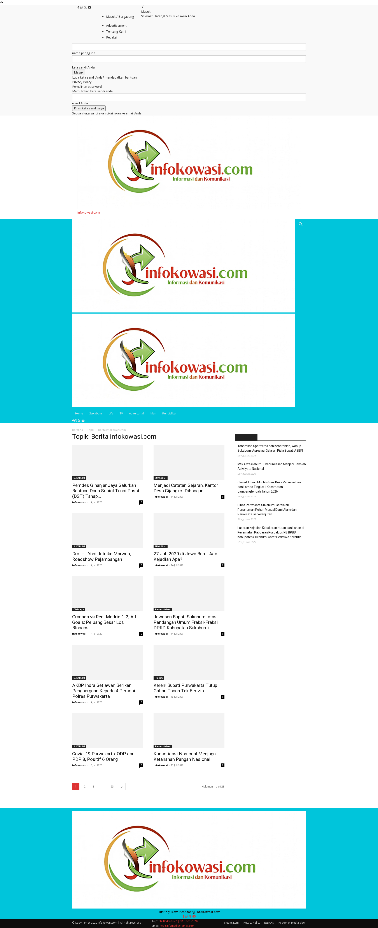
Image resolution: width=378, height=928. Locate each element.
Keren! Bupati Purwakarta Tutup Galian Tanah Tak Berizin (185, 688)
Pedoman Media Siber (292, 922)
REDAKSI (269, 922)
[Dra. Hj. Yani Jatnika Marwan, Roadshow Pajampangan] (107, 530)
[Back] (142, 7)
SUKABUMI (79, 477)
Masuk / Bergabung (120, 16)
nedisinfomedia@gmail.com (177, 926)
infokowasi (79, 502)
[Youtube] (89, 7)
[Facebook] (78, 7)
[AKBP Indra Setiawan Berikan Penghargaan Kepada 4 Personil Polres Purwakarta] (107, 662)
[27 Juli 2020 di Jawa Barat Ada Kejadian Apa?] (189, 530)
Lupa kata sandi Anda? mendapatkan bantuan (104, 77)
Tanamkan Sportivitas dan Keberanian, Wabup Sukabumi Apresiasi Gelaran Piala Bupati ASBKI (270, 448)
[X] (85, 7)
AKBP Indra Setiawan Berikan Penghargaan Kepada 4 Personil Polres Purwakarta (104, 691)
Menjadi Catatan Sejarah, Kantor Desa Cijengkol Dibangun (186, 488)
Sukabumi (96, 413)
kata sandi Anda (83, 67)
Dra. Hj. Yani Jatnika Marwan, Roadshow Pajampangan (101, 556)
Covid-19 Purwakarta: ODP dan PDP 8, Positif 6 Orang (103, 756)
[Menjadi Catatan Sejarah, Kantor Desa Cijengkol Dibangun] (189, 462)
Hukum (159, 677)
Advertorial (136, 413)
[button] (300, 225)
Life (111, 413)
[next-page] (122, 786)
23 (112, 786)
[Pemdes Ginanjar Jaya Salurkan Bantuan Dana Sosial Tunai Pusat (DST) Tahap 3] (107, 462)
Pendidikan (169, 413)
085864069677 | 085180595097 (178, 921)
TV (121, 413)
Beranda (77, 430)
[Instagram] (81, 7)
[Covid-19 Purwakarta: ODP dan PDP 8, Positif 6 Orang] (107, 730)
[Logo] (183, 311)
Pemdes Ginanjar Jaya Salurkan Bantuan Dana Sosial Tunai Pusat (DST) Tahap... (105, 491)
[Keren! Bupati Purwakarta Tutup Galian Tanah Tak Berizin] (189, 662)
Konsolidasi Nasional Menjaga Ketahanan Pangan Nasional (185, 756)
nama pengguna (83, 53)
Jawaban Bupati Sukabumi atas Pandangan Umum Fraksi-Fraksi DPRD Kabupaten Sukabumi (186, 622)
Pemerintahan (163, 609)
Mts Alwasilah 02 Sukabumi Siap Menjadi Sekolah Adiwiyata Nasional (272, 466)
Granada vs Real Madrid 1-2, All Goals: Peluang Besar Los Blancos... (104, 622)
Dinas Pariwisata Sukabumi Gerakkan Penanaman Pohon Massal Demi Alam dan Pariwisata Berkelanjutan (267, 509)
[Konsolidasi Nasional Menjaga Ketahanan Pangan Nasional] (189, 730)
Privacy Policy (81, 82)
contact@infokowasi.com (201, 912)
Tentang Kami (230, 922)
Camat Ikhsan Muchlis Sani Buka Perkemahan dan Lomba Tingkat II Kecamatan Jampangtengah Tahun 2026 (269, 487)
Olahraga (79, 609)
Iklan (153, 413)
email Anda (80, 103)
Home (79, 413)
